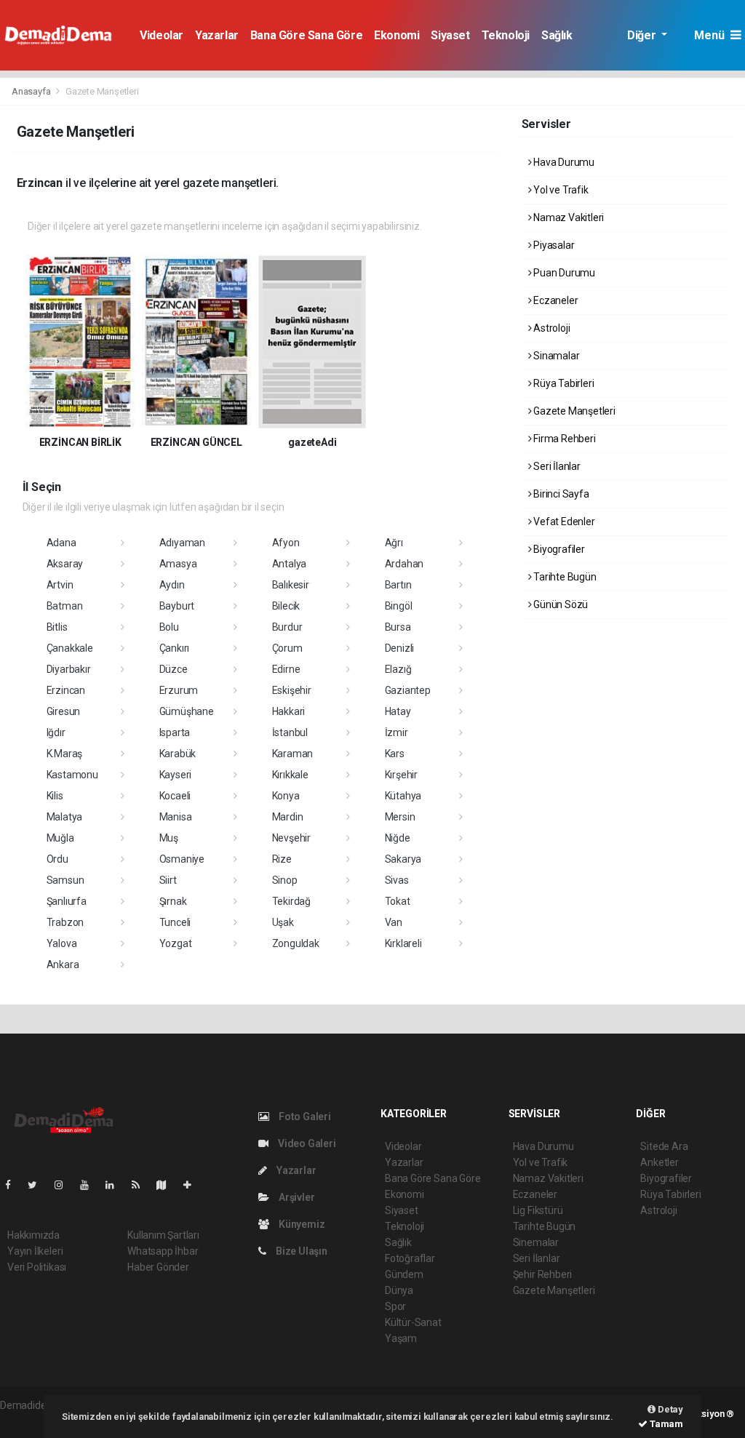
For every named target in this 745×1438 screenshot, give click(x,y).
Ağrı (394, 542)
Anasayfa (32, 91)
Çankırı (174, 648)
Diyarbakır (69, 669)
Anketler (659, 1162)
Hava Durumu (562, 162)
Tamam (665, 1423)
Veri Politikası (36, 1267)
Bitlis (57, 627)
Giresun (64, 711)
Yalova (62, 943)
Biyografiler (558, 549)
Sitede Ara (664, 1146)
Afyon (286, 542)
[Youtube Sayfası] (90, 1185)
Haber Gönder (158, 1267)
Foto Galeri (303, 1116)
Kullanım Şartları (163, 1235)
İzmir (396, 732)
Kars (395, 753)
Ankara (63, 964)
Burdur (287, 627)
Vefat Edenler (562, 521)
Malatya (65, 817)
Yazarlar (217, 35)
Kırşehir (401, 774)
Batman (65, 606)
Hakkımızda (33, 1235)
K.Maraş (65, 753)
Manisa (175, 817)
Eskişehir (291, 690)
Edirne (286, 669)
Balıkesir (290, 585)
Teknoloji (506, 35)
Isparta (175, 732)
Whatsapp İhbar (162, 1251)
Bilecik (286, 606)
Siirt (168, 880)
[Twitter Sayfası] (38, 1185)
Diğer (642, 35)
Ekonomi (396, 35)
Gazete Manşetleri (573, 411)
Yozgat (175, 943)
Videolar (161, 35)
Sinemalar (536, 1242)
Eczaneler (554, 300)
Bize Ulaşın (300, 1251)
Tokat (397, 901)
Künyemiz (300, 1224)
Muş (168, 838)
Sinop (285, 880)
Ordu (57, 859)
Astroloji (550, 328)
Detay (669, 1409)
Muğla (60, 838)
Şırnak (173, 901)
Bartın (398, 585)
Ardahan (404, 564)
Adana (61, 542)
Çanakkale (70, 648)
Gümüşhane (186, 711)
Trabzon (65, 922)
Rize (282, 859)
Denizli (400, 648)
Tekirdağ (291, 901)
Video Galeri (305, 1143)
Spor (395, 1306)
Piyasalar (552, 245)
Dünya (399, 1290)
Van (393, 922)
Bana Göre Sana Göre (306, 35)
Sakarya (403, 859)
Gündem (404, 1274)
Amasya (178, 564)
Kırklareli (403, 943)
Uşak (283, 922)
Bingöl (399, 606)
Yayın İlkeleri (35, 1251)
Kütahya (403, 796)
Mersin (400, 817)
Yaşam (401, 1338)
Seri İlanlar (556, 466)
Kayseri (175, 774)
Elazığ (398, 669)
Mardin (287, 817)
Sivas (397, 880)
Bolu (169, 627)
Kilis (55, 796)
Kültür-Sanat (413, 1322)
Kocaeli (175, 796)
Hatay (398, 711)
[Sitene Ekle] (193, 1185)
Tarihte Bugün (563, 577)
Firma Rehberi (563, 438)
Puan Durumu (563, 273)
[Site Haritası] (167, 1185)
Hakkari (289, 711)
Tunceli (175, 922)
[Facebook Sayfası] (14, 1185)
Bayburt (177, 606)
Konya (286, 796)
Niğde (397, 838)
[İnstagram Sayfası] (65, 1185)
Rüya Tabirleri (562, 383)
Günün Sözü (559, 604)
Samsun (65, 880)
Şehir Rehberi (543, 1274)
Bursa (398, 627)
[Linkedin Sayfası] (115, 1185)
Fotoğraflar (410, 1258)
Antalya (289, 564)
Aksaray (65, 564)
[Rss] (141, 1185)
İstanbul (290, 732)
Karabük (177, 753)
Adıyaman (182, 542)
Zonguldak (295, 943)
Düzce (173, 669)
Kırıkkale (290, 774)
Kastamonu (72, 774)
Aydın (172, 585)
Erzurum (179, 690)
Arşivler (295, 1197)
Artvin (60, 585)
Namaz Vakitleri (567, 217)
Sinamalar (555, 356)
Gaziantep (408, 690)
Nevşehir (291, 838)
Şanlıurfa (67, 901)
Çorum (287, 648)
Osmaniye (181, 859)
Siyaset (450, 35)
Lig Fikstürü (538, 1210)
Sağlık (557, 35)
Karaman (293, 753)
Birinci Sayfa (560, 494)
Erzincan (66, 690)
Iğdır (56, 732)
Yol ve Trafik (559, 190)
